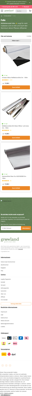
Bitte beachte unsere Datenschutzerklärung (13, 224)
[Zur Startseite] (9, 11)
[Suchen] (25, 11)
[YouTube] (6, 365)
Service (3, 275)
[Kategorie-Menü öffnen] (2, 11)
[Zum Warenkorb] (30, 11)
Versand (20, 249)
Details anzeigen (8, 393)
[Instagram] (10, 365)
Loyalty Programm (14, 3)
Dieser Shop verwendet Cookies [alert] (8, 372)
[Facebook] (2, 365)
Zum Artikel (16, 87)
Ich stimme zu (5, 395)
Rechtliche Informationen (9, 307)
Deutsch (26, 7)
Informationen (5, 257)
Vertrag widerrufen (16, 303)
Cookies (3, 326)
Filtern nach (15, 40)
